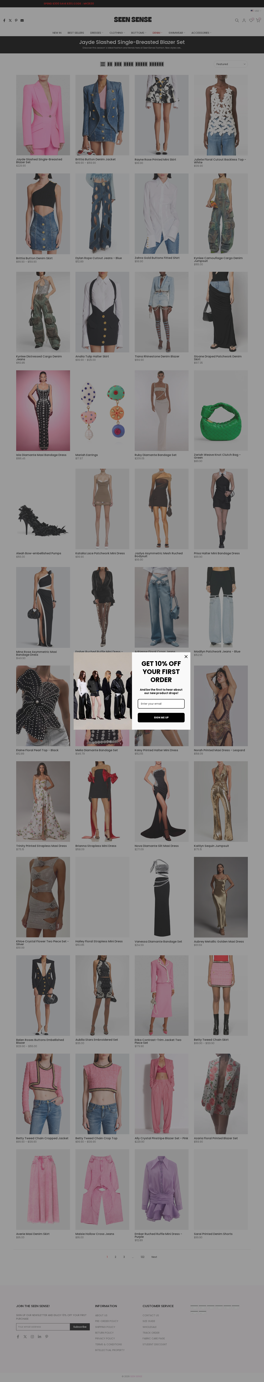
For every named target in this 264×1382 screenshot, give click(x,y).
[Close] (186, 656)
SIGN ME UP (161, 717)
